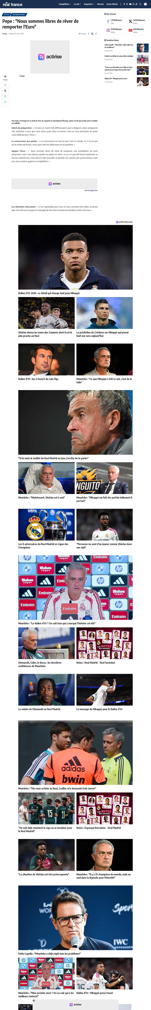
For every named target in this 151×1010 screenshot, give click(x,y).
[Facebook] (124, 4)
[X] (127, 4)
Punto (4, 34)
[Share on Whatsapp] (5, 96)
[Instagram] (133, 4)
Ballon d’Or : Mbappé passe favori (116, 79)
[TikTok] (136, 4)
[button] (120, 4)
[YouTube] (130, 4)
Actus (6, 15)
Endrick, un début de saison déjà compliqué (119, 56)
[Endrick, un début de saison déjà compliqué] (143, 59)
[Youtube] (138, 30)
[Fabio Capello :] (143, 48)
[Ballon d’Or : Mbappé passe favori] (143, 81)
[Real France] (17, 4)
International (19, 15)
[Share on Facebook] (88, 34)
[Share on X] (92, 34)
